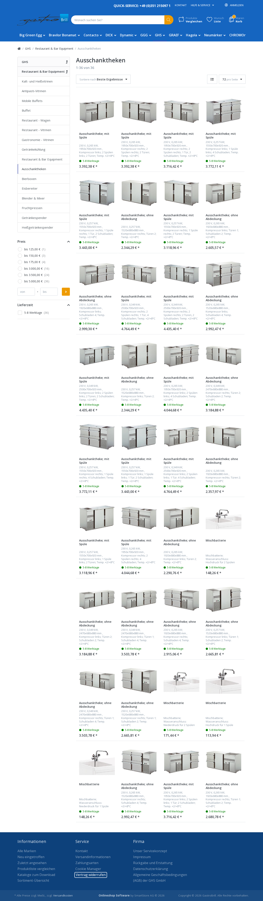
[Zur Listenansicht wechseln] (212, 79)
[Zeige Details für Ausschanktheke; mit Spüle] (97, 111)
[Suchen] (169, 19)
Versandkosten (63, 895)
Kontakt (181, 5)
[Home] (19, 48)
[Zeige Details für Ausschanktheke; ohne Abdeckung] (139, 193)
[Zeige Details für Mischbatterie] (223, 518)
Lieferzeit (25, 305)
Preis (21, 241)
